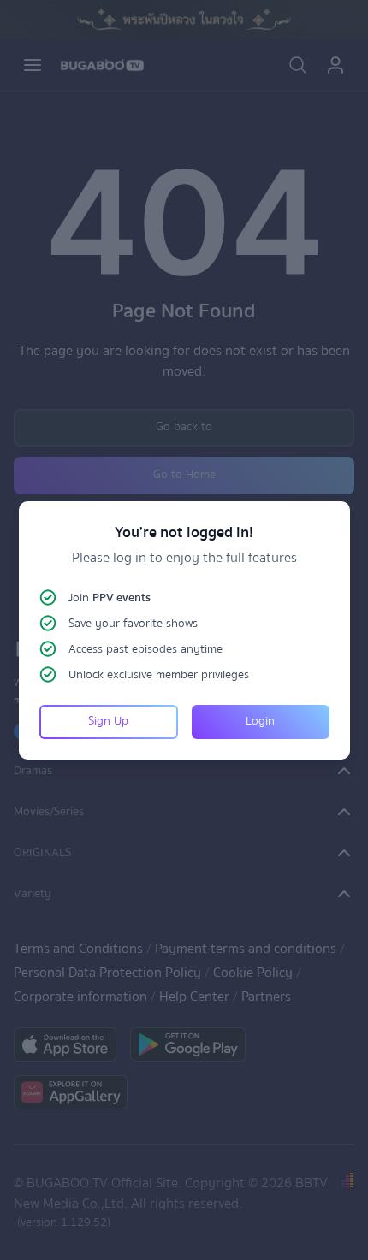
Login (260, 721)
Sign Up (108, 721)
